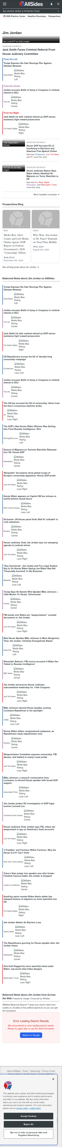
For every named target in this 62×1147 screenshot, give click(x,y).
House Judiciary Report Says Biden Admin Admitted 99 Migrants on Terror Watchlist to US (42, 174)
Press (25, 1071)
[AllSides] (31, 4)
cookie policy (35, 1108)
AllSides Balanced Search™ (15, 1004)
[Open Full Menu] (4, 4)
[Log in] (51, 4)
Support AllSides (46, 1074)
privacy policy (22, 1108)
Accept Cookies (28, 1116)
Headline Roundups (37, 16)
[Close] (53, 1079)
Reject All (29, 1124)
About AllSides (14, 1071)
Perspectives (54, 16)
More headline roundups (45, 194)
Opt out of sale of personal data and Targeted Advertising (28, 1134)
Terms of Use (48, 1071)
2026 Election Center (15, 16)
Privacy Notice (15, 1074)
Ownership (35, 1071)
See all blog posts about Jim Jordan (19, 267)
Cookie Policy (29, 1074)
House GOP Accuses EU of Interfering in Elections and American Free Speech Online (41, 148)
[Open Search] (58, 4)
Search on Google (31, 1035)
